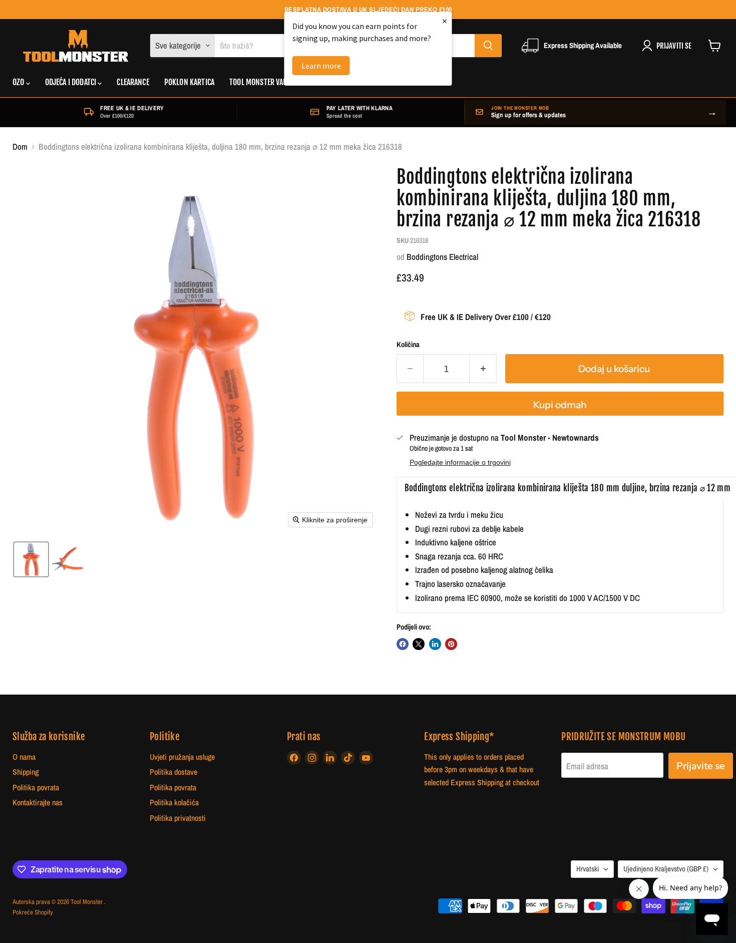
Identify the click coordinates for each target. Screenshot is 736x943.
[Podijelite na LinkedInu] (435, 644)
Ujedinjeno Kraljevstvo (665, 869)
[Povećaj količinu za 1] (483, 368)
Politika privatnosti (178, 818)
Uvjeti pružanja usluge (182, 757)
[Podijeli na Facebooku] (403, 644)
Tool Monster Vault (261, 82)
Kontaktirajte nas (38, 802)
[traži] (488, 45)
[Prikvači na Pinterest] (451, 644)
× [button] (444, 21)
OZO (19, 82)
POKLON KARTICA (189, 82)
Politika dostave (173, 772)
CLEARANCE (133, 82)
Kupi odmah (560, 405)
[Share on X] (419, 644)
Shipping (26, 772)
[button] (31, 559)
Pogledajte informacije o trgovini (460, 462)
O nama (24, 757)
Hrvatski (587, 869)
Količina (408, 345)
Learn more (321, 66)
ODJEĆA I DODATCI (71, 82)
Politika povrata (36, 787)
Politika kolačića (174, 802)
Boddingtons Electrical (442, 256)
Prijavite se (700, 766)
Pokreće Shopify (33, 912)
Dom (20, 147)
